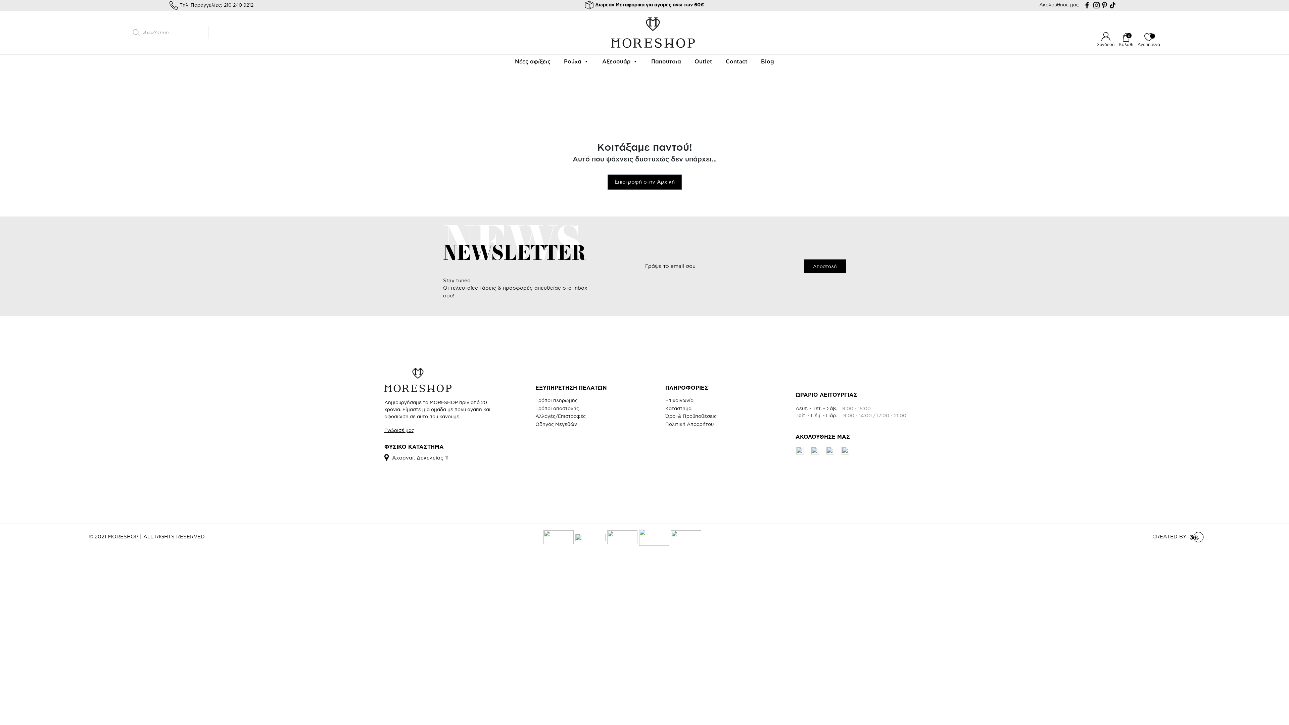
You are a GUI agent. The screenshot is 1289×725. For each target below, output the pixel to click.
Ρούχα (572, 61)
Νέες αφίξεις (533, 61)
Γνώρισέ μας (399, 430)
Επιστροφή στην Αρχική (645, 182)
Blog (767, 61)
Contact (737, 61)
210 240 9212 (238, 4)
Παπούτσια (666, 61)
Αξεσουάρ (616, 61)
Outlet (703, 61)
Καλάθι (1126, 44)
